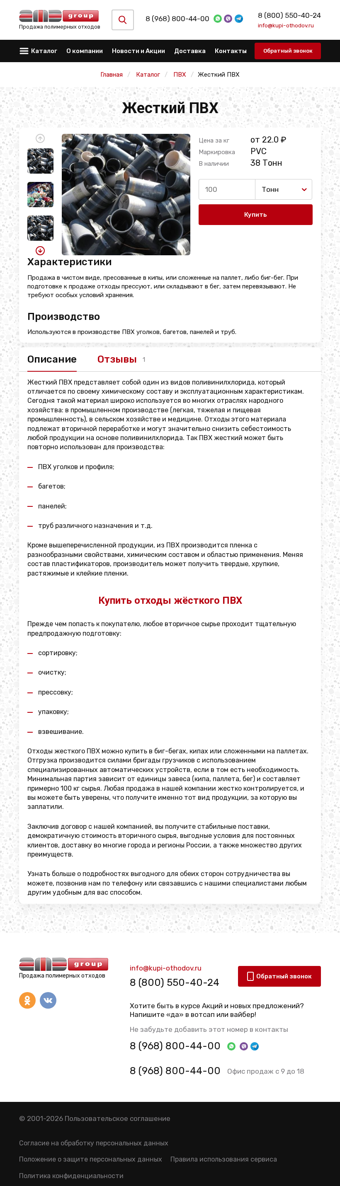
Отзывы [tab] (117, 359)
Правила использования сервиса (223, 1159)
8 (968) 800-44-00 (177, 19)
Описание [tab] (52, 359)
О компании (84, 51)
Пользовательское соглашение (117, 1118)
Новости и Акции (138, 51)
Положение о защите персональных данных (90, 1159)
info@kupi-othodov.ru (286, 25)
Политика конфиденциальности (71, 1176)
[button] (40, 138)
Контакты (231, 51)
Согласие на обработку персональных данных (93, 1143)
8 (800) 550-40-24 (289, 15)
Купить (255, 214)
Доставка (190, 51)
